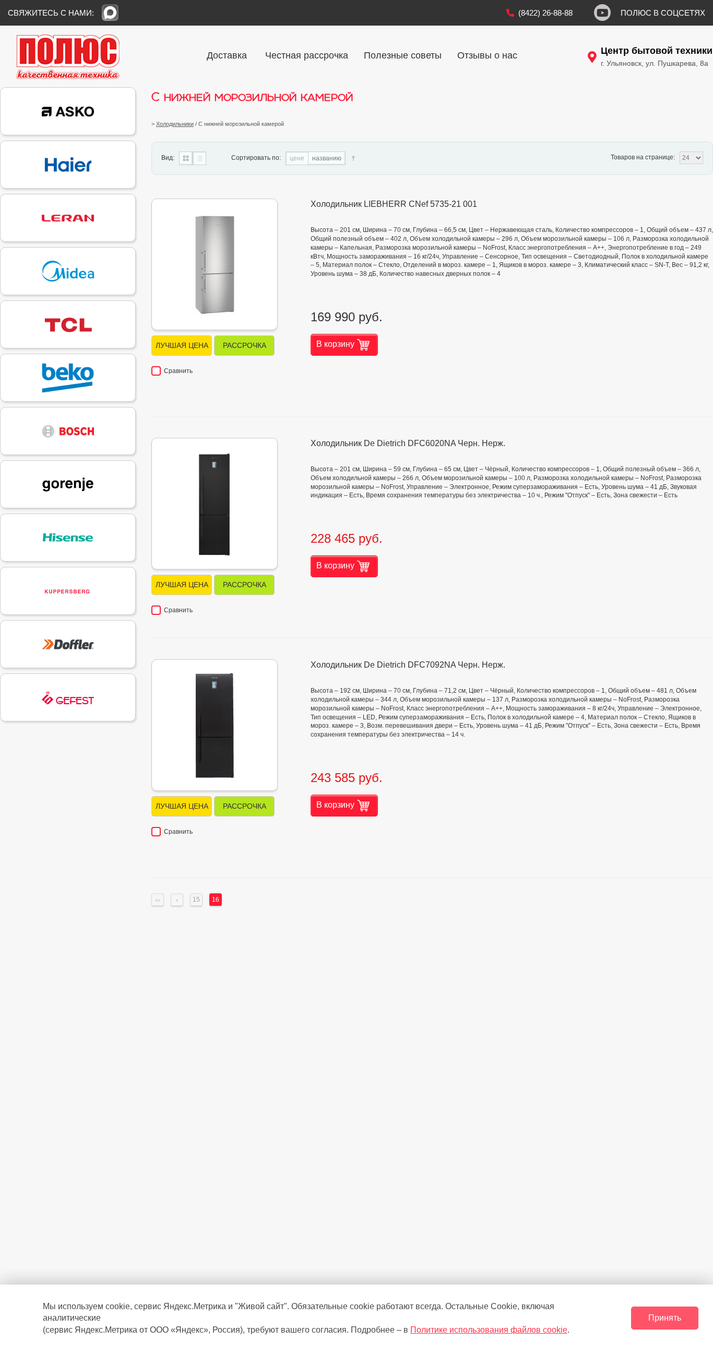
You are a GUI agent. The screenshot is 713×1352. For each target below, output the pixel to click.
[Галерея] (186, 158)
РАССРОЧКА (244, 345)
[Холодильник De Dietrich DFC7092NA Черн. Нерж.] (214, 725)
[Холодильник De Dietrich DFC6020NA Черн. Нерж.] (214, 503)
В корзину (335, 344)
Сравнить (178, 371)
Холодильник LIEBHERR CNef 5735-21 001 (394, 204)
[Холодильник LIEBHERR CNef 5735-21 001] (214, 264)
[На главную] (68, 56)
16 (215, 899)
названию (326, 158)
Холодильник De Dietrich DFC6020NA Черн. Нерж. (408, 443)
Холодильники (175, 124)
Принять (664, 1317)
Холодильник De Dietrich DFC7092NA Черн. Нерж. (408, 664)
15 (196, 899)
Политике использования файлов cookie (488, 1329)
